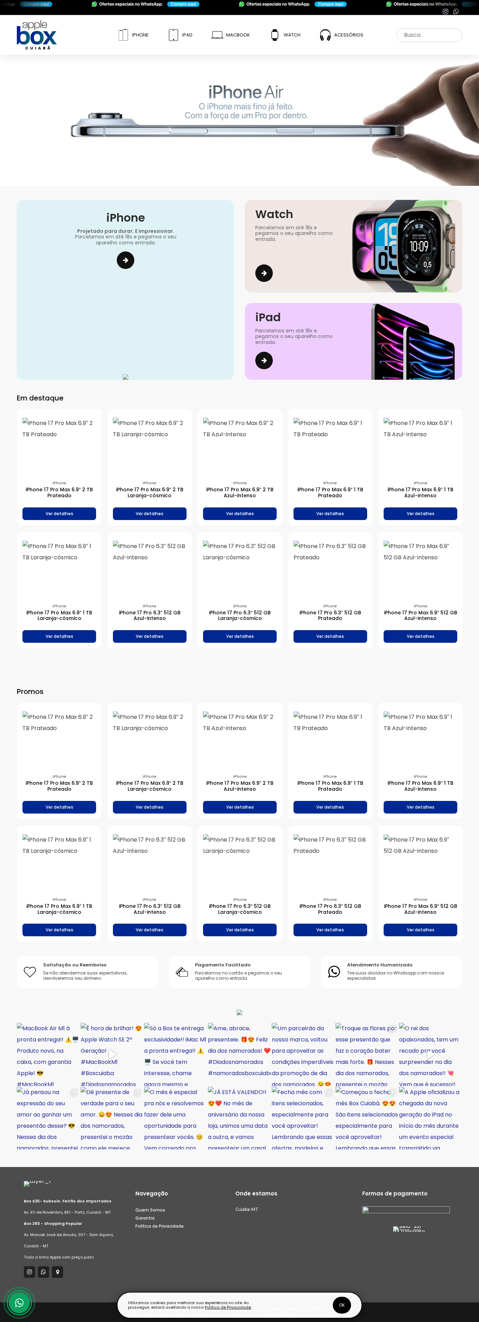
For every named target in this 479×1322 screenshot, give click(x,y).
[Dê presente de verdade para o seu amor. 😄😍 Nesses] (112, 1118)
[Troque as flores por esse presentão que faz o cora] (367, 1054)
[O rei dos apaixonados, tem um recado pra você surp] (430, 1054)
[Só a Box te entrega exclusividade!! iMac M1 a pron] (175, 1054)
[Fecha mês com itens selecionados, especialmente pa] (303, 1118)
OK (342, 1305)
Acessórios (348, 35)
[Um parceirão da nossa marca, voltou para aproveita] (303, 1054)
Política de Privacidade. (228, 1307)
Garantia (145, 1218)
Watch (292, 35)
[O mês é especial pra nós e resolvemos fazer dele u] (175, 1118)
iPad (187, 35)
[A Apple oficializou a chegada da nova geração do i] (430, 1118)
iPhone (140, 35)
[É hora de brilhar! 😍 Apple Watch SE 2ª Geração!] (112, 1054)
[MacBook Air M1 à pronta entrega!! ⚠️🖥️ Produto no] (48, 1054)
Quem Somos (150, 1210)
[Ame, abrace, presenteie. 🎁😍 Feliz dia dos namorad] (239, 1054)
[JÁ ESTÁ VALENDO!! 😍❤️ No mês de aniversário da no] (239, 1118)
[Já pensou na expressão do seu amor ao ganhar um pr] (48, 1118)
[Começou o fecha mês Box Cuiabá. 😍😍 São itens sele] (367, 1118)
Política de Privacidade (159, 1226)
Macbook (238, 35)
